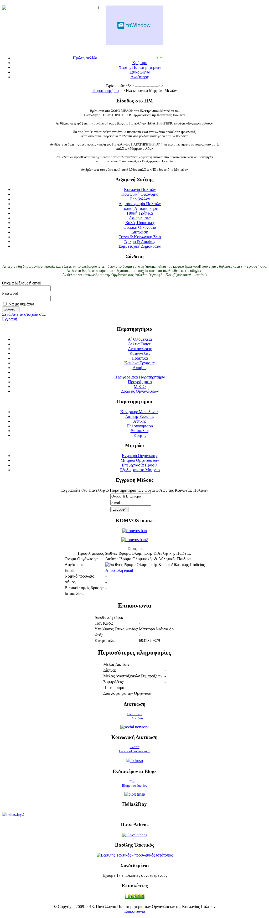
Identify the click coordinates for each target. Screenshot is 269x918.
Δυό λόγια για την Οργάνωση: (128, 693)
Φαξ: (99, 634)
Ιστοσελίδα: (75, 593)
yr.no (160, 57)
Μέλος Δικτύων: (117, 664)
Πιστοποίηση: (114, 687)
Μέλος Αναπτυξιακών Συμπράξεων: (133, 676)
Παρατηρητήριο (105, 90)
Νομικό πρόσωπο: (80, 576)
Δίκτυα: (109, 670)
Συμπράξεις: (113, 682)
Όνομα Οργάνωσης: (81, 559)
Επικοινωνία (134, 911)
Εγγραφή (9, 319)
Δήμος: (70, 582)
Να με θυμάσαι (21, 304)
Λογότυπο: (74, 564)
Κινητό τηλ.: (105, 640)
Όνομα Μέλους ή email (21, 283)
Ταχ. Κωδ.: (104, 623)
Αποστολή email (119, 570)
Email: (70, 570)
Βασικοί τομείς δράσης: (84, 587)
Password (10, 293)
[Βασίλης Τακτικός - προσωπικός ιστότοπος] (135, 855)
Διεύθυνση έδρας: (110, 617)
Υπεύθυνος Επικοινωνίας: (116, 629)
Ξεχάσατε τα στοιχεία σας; (24, 314)
